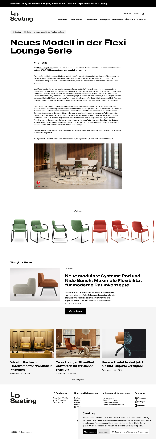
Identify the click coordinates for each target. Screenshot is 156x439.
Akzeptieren (90, 432)
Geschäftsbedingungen (112, 400)
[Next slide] (141, 231)
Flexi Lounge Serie (45, 68)
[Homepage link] (21, 16)
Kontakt (77, 398)
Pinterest (141, 405)
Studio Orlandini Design (89, 89)
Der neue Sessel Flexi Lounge (45, 76)
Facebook (142, 398)
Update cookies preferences (113, 405)
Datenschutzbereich (110, 402)
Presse (77, 405)
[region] (78, 231)
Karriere (77, 402)
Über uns (77, 400)
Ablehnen (103, 432)
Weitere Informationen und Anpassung (130, 432)
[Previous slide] (15, 231)
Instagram (141, 402)
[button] (63, 19)
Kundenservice (108, 398)
